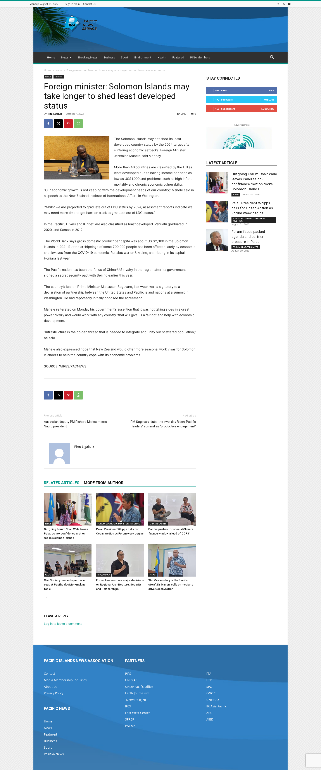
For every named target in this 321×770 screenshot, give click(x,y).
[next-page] (53, 597)
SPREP (129, 719)
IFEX (128, 706)
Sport (124, 57)
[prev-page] (46, 597)
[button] (272, 58)
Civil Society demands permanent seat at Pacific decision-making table (66, 585)
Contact (49, 673)
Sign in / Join (73, 3)
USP (209, 680)
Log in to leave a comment (63, 623)
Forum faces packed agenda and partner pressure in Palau (248, 236)
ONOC (211, 693)
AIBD (209, 719)
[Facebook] (278, 4)
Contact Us (89, 3)
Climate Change (158, 523)
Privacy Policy (53, 693)
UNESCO (212, 700)
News (64, 57)
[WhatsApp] (78, 123)
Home (51, 57)
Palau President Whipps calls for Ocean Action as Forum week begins (252, 208)
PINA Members (200, 57)
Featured (178, 57)
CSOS (48, 574)
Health (161, 57)
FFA (208, 673)
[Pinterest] (68, 123)
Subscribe (267, 108)
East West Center (137, 713)
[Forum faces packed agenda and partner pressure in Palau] (217, 240)
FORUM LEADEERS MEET (245, 247)
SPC (209, 687)
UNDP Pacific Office (139, 687)
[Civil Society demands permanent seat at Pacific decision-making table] (67, 560)
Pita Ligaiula (55, 113)
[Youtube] (289, 4)
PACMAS (131, 726)
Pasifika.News (54, 754)
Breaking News (87, 57)
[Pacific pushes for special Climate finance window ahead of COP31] (172, 509)
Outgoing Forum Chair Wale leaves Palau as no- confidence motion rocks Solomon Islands (66, 534)
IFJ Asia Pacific (216, 706)
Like (271, 90)
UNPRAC (131, 680)
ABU (209, 713)
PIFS (128, 673)
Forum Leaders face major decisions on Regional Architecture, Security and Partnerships (120, 585)
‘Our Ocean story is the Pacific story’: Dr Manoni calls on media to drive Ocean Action (170, 585)
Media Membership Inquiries (65, 680)
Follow (269, 99)
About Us (50, 687)
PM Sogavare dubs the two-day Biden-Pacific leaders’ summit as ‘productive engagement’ (163, 424)
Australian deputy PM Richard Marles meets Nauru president (75, 424)
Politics (58, 76)
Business (109, 57)
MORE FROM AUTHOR (103, 482)
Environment (142, 57)
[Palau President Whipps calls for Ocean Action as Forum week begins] (120, 509)
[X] (283, 4)
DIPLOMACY (103, 574)
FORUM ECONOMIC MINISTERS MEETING (118, 523)
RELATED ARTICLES (61, 482)
